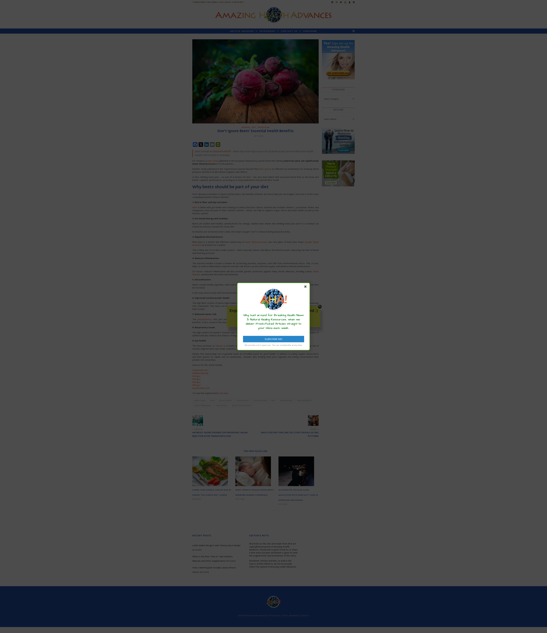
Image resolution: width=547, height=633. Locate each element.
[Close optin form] (306, 287)
